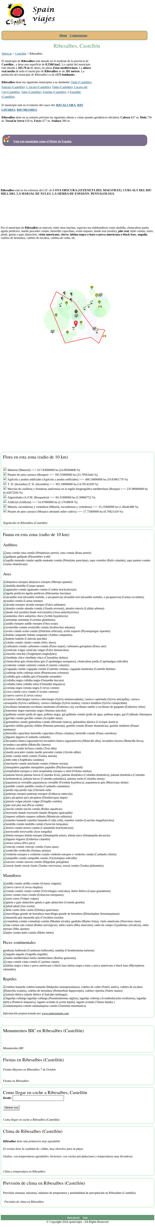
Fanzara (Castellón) (13, 87)
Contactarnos (78, 35)
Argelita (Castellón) (54, 92)
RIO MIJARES (27, 109)
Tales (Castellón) (31, 92)
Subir (85, 1217)
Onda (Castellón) (81, 82)
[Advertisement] (107, 25)
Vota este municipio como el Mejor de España (42, 141)
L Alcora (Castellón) (38, 87)
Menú (63, 35)
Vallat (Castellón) (62, 87)
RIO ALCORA (66, 105)
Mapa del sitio (73, 1217)
